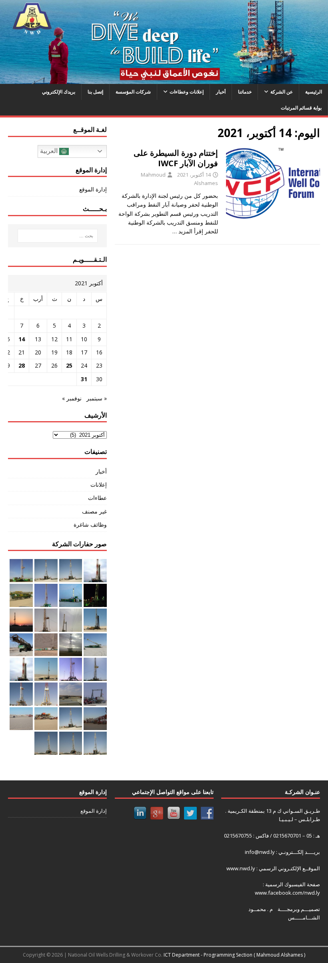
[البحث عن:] (57, 236)
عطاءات (97, 497)
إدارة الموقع (93, 189)
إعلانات (98, 484)
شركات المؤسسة (133, 91)
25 (69, 365)
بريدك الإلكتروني (58, 91)
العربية (49, 150)
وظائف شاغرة (90, 524)
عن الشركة (281, 91)
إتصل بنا (95, 91)
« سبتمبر (96, 398)
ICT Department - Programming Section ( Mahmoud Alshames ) (234, 954)
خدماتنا (245, 91)
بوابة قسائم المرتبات (301, 107)
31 (84, 379)
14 (21, 339)
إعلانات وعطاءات (187, 91)
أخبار (221, 91)
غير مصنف (94, 511)
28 (21, 365)
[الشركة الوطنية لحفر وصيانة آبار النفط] (164, 79)
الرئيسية (313, 91)
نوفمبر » (72, 398)
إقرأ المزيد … (187, 231)
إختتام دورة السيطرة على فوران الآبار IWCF (176, 158)
